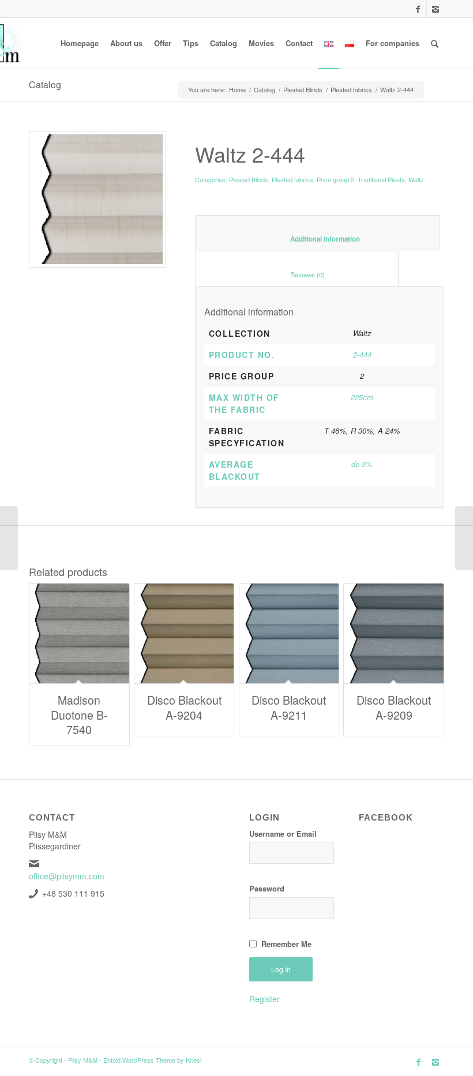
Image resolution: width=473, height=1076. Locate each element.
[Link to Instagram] (435, 8)
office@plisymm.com (66, 876)
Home (237, 89)
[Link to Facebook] (418, 8)
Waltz (416, 179)
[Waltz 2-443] (464, 538)
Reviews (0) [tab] (297, 274)
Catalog (45, 84)
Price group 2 (335, 179)
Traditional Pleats (381, 179)
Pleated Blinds (302, 89)
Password (266, 888)
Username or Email (283, 834)
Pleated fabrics (351, 89)
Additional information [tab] (318, 239)
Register (264, 998)
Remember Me (286, 944)
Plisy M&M (82, 1059)
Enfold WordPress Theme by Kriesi (152, 1059)
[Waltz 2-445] (9, 538)
